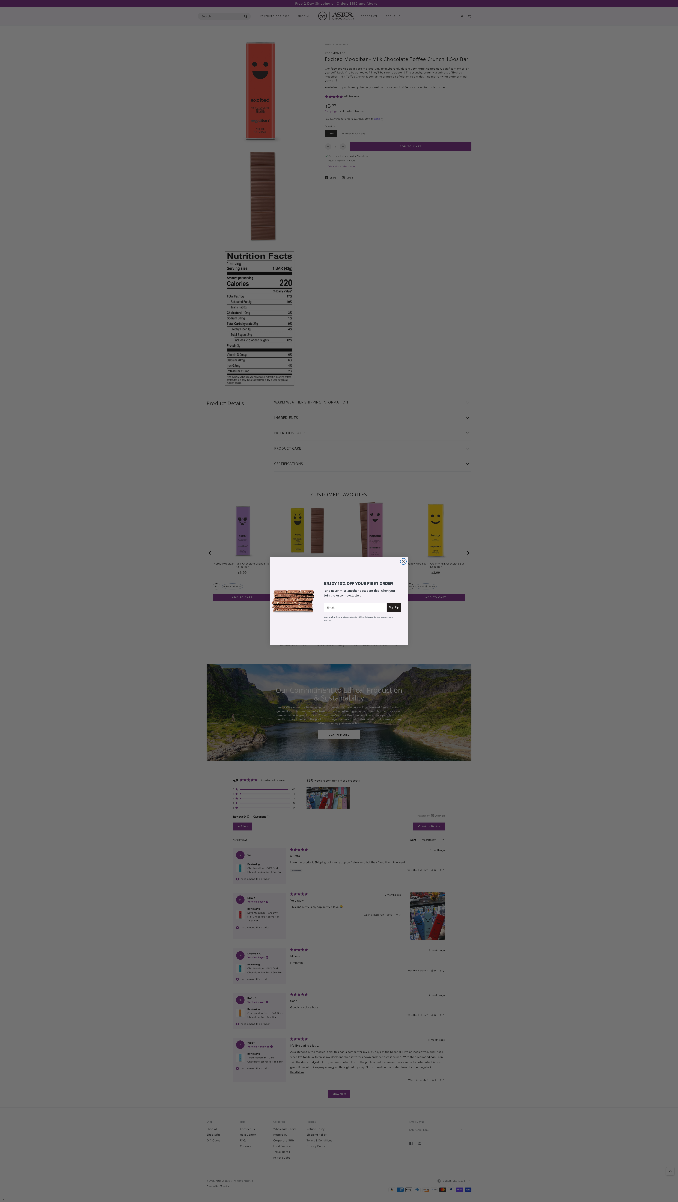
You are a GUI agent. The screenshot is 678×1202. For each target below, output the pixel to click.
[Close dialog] (403, 561)
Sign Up (394, 607)
